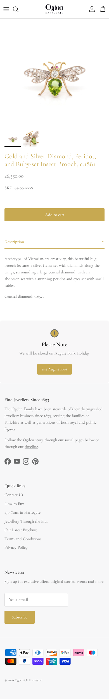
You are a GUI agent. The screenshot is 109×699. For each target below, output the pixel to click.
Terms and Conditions (22, 538)
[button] (54, 242)
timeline (31, 446)
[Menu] (6, 9)
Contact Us (13, 494)
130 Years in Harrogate (22, 512)
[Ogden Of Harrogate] (54, 9)
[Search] (18, 9)
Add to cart (54, 214)
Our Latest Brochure (20, 529)
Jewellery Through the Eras (26, 521)
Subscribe (19, 617)
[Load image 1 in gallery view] (54, 73)
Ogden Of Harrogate (28, 680)
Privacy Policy (16, 547)
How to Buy (14, 503)
